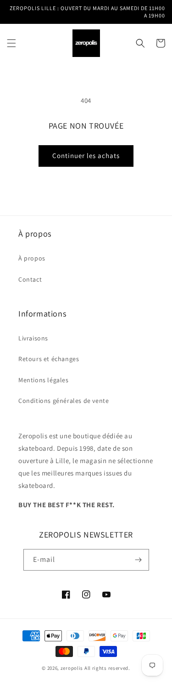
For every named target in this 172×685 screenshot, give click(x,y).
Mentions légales (43, 380)
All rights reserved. (107, 668)
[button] (11, 43)
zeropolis (72, 668)
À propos (31, 258)
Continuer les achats (86, 155)
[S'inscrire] (138, 560)
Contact (30, 279)
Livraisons (33, 338)
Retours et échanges (48, 359)
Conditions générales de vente (63, 400)
